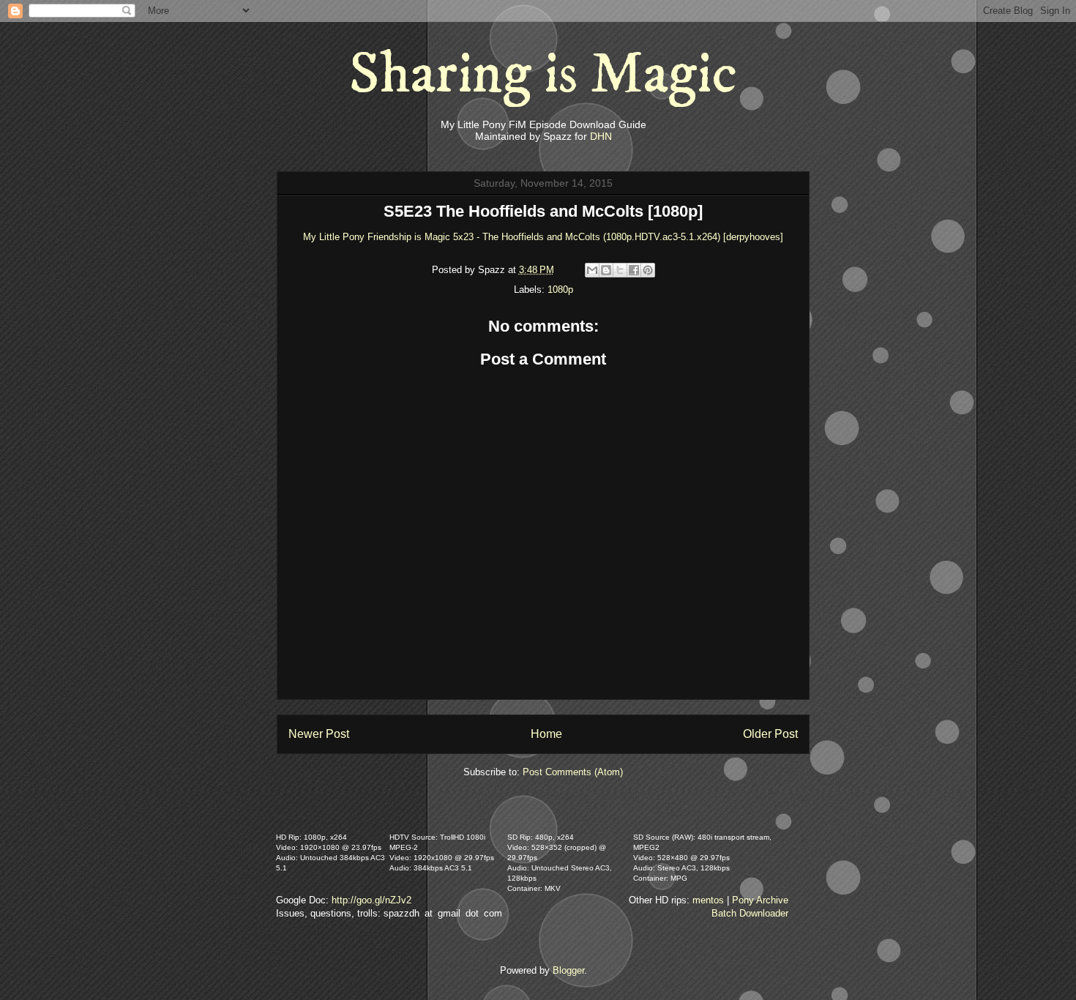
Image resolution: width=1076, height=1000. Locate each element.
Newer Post (318, 734)
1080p (560, 289)
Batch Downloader (749, 913)
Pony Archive (760, 900)
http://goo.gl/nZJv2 (371, 900)
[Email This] (592, 270)
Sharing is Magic (543, 74)
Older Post (770, 734)
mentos (708, 900)
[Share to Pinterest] (647, 270)
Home (546, 734)
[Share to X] (620, 270)
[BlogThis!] (606, 270)
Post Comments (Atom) (573, 771)
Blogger (568, 970)
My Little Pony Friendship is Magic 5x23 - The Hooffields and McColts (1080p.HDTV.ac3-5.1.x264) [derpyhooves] (543, 236)
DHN (601, 136)
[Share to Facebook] (634, 270)
